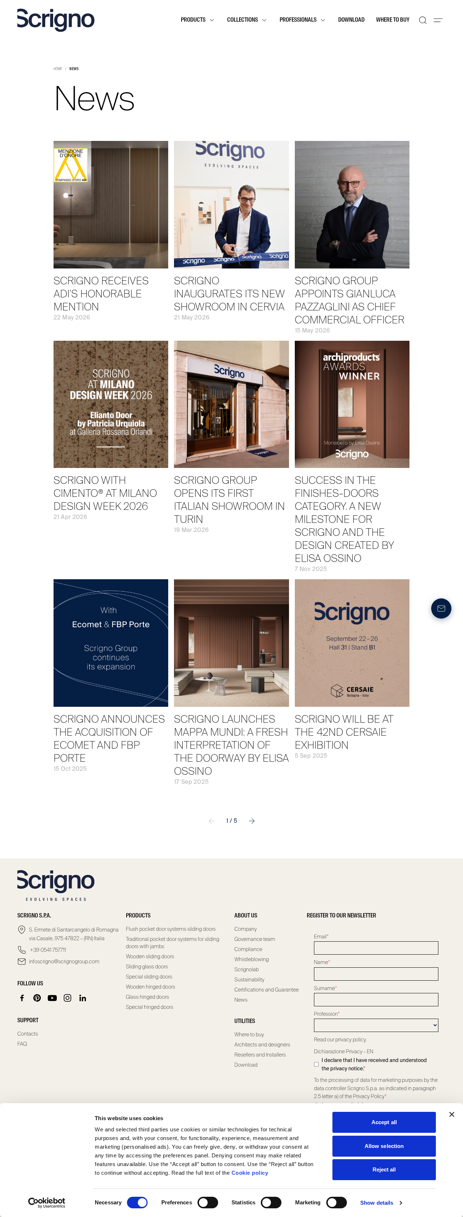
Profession (327, 1014)
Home (58, 69)
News (240, 1000)
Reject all (384, 1169)
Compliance (248, 949)
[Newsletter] (441, 608)
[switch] (207, 1202)
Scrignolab (246, 969)
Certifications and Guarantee (266, 989)
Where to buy (392, 20)
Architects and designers (262, 1044)
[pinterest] (37, 998)
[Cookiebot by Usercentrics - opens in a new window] (46, 1202)
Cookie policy (250, 1173)
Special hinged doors (149, 1007)
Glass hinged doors (147, 997)
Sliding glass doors (147, 966)
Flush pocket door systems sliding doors (171, 929)
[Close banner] (451, 1114)
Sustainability (249, 979)
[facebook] (22, 998)
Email (321, 936)
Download (351, 20)
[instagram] (67, 998)
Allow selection (384, 1146)
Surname (325, 988)
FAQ (22, 1044)
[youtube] (52, 998)
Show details (376, 1203)
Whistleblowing (251, 959)
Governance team (254, 939)
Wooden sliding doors (150, 956)
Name (322, 962)
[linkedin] (83, 998)
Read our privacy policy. (340, 1039)
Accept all (384, 1122)
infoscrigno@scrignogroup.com (64, 961)
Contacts (27, 1034)
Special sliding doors (149, 976)
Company (245, 929)
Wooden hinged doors (150, 987)
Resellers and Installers (260, 1055)
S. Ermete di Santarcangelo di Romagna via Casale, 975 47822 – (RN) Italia (74, 934)
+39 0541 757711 (47, 950)
